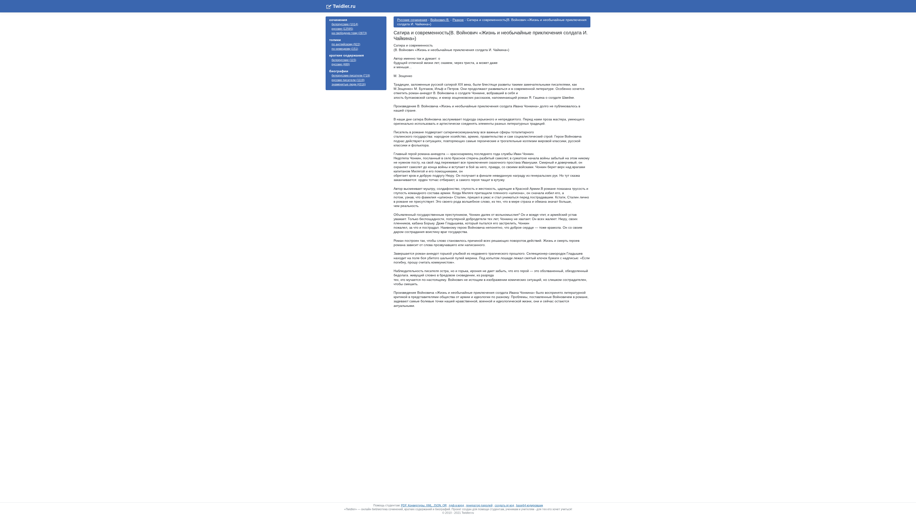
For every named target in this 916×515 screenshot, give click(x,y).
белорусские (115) (344, 60)
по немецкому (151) (345, 49)
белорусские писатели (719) (351, 75)
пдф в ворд (456, 505)
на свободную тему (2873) (349, 33)
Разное (458, 20)
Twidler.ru (344, 6)
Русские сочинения (412, 20)
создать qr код (504, 505)
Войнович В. (439, 20)
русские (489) (341, 64)
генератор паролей (479, 505)
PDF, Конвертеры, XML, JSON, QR (424, 505)
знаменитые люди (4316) (349, 84)
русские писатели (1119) (348, 80)
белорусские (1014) (345, 24)
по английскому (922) (346, 44)
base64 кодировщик (529, 505)
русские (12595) (342, 29)
